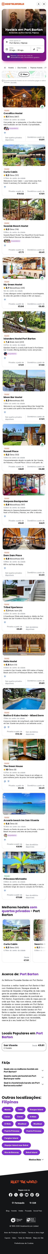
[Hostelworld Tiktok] (37, 1195)
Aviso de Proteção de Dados (15, 1232)
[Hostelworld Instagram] (21, 1195)
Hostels (14, 1211)
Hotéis (21, 1211)
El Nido (33, 1117)
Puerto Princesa (11, 1131)
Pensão (7, 876)
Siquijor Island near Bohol (16, 1145)
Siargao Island (36, 1109)
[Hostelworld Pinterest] (32, 1195)
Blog (7, 1211)
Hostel (6, 110)
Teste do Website (25, 1238)
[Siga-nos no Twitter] (16, 1195)
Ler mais (14, 82)
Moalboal (22, 1124)
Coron (7, 1117)
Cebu (20, 1109)
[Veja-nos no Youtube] (26, 1195)
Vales (14, 1238)
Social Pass (37, 1211)
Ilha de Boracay (11, 1152)
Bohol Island (31, 1152)
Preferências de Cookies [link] (24, 1243)
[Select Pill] (38, 4)
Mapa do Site (38, 1238)
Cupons (7, 1238)
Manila (7, 1109)
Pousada (28, 1211)
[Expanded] (5, 67)
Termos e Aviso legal (36, 1232)
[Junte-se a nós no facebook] (10, 1195)
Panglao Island (11, 1138)
